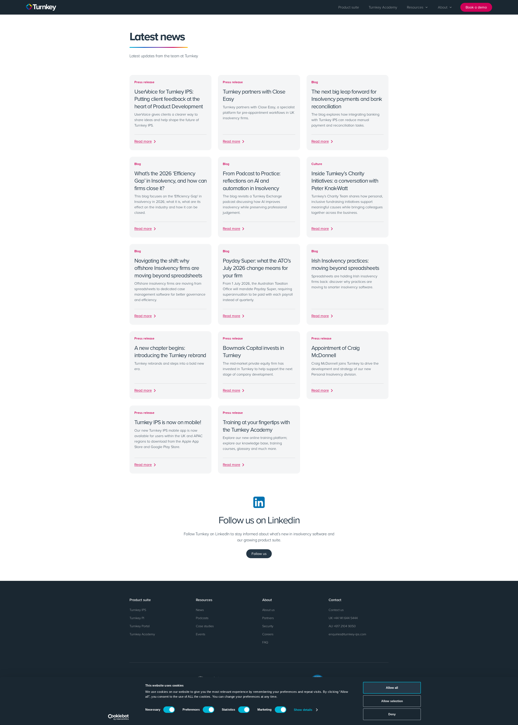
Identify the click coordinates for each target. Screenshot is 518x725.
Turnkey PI (137, 618)
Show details (303, 709)
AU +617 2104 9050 (342, 626)
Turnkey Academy (383, 7)
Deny (392, 714)
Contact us (336, 610)
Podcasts (202, 618)
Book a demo (476, 7)
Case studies (205, 626)
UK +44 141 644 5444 (343, 618)
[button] (417, 7)
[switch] (208, 709)
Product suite (348, 7)
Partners (268, 618)
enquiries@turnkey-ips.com (347, 634)
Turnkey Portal (140, 626)
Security (267, 626)
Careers (267, 634)
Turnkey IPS (138, 610)
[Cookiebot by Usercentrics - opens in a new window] (118, 717)
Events (200, 634)
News (200, 610)
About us (268, 610)
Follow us (259, 553)
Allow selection (392, 701)
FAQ (265, 642)
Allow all (392, 687)
